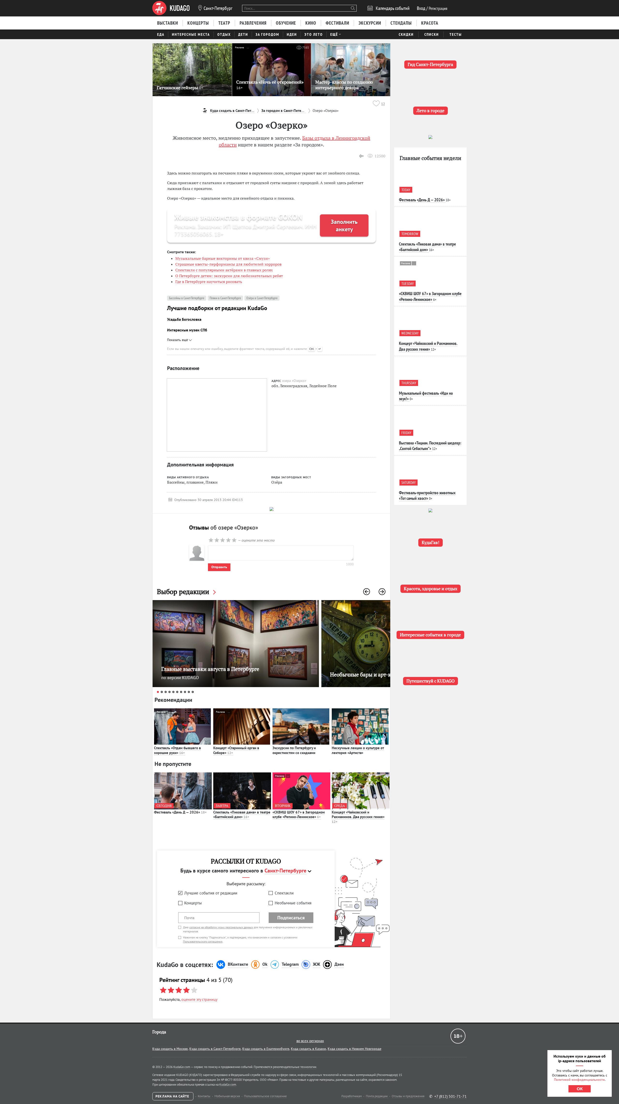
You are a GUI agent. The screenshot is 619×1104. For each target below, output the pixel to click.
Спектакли (284, 893)
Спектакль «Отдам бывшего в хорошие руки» (177, 750)
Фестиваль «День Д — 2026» (180, 812)
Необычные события (293, 903)
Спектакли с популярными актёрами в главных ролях (224, 270)
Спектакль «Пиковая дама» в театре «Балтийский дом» (241, 814)
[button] (366, 592)
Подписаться (291, 918)
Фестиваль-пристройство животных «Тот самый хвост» (427, 495)
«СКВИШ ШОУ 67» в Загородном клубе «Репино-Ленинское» (299, 814)
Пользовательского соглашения (202, 941)
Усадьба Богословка (184, 319)
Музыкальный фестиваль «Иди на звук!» (426, 395)
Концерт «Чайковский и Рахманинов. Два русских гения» (358, 817)
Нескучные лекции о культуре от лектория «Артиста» (358, 750)
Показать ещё (178, 340)
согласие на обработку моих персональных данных (221, 927)
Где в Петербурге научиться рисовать (208, 281)
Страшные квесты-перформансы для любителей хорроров (228, 264)
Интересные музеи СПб (187, 329)
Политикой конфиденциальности (579, 1079)
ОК (580, 1088)
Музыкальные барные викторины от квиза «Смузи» (222, 258)
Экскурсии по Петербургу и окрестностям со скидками (294, 750)
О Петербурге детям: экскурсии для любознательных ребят (229, 275)
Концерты (193, 903)
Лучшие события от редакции (210, 893)
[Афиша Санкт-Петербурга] (171, 8)
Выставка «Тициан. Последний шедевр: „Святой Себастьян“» (430, 445)
